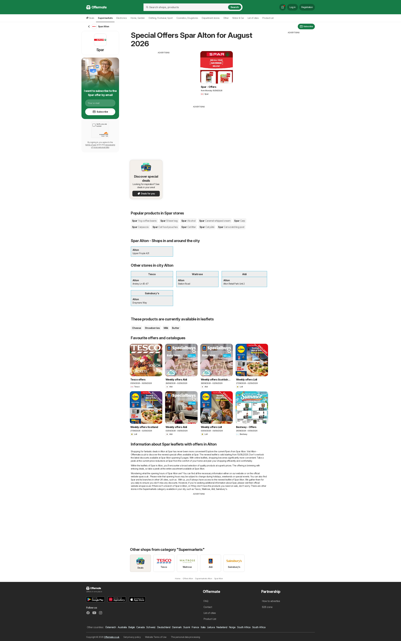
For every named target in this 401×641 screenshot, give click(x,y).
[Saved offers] (282, 7)
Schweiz (150, 627)
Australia (122, 627)
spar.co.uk (144, 476)
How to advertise (271, 601)
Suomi (186, 627)
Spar (144, 220)
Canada (140, 627)
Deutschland (163, 627)
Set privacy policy (132, 637)
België (131, 627)
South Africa (243, 627)
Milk (166, 328)
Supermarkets (149, 489)
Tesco (197, 489)
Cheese (136, 328)
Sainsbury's (221, 489)
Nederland (221, 627)
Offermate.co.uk (111, 637)
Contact (207, 607)
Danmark (177, 627)
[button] (95, 599)
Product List (267, 18)
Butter (175, 328)
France (195, 627)
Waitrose (206, 489)
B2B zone (267, 607)
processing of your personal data (103, 146)
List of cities (253, 18)
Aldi (213, 489)
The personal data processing (185, 637)
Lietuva (211, 627)
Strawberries (152, 328)
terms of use (90, 145)
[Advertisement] (164, 76)
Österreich (110, 627)
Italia (203, 627)
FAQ (205, 601)
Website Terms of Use (156, 637)
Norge (232, 627)
